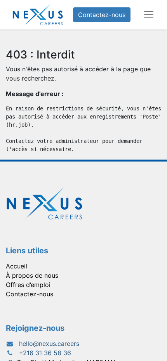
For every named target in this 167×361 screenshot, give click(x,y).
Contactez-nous (101, 15)
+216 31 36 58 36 (45, 353)
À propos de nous (32, 275)
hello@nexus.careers (49, 343)
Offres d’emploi (28, 285)
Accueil (16, 266)
